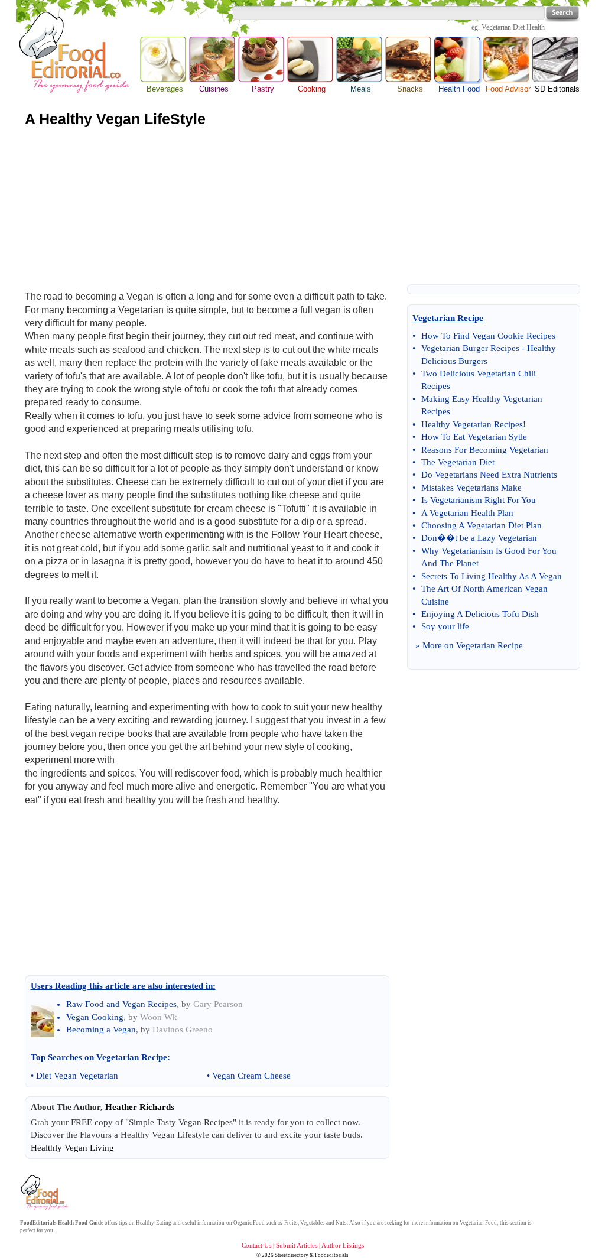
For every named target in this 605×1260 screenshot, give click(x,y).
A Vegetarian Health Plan (467, 513)
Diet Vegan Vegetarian (77, 1075)
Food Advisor (508, 89)
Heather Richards (139, 1107)
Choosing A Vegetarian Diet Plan (481, 525)
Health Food (458, 60)
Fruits (291, 1223)
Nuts (341, 1223)
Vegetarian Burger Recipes (470, 348)
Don (429, 538)
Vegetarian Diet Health (513, 27)
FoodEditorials (38, 1223)
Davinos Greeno (182, 1029)
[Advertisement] (302, 206)
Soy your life (445, 626)
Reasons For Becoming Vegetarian (484, 449)
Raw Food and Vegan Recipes (121, 1004)
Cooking (312, 89)
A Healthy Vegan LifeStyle (115, 119)
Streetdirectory (291, 1255)
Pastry (263, 89)
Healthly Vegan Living (72, 1147)
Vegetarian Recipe (489, 645)
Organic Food (249, 1223)
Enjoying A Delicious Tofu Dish (480, 614)
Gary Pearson (218, 1004)
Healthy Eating (153, 1223)
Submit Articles (296, 1245)
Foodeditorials (332, 1255)
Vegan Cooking (94, 1017)
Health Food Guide (80, 1223)
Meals (360, 89)
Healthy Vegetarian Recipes (472, 424)
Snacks (410, 89)
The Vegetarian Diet (458, 462)
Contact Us (256, 1245)
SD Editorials (557, 89)
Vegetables (312, 1223)
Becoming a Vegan (101, 1029)
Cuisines (214, 89)
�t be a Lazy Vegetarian (491, 538)
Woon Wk (158, 1017)
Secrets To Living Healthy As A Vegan (491, 576)
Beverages (165, 89)
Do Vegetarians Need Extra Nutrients (489, 474)
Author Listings (342, 1245)
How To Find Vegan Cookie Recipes (488, 335)
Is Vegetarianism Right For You (478, 500)
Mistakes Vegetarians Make (471, 487)
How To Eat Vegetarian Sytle (474, 436)
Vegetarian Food (478, 1223)
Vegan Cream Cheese (251, 1075)
